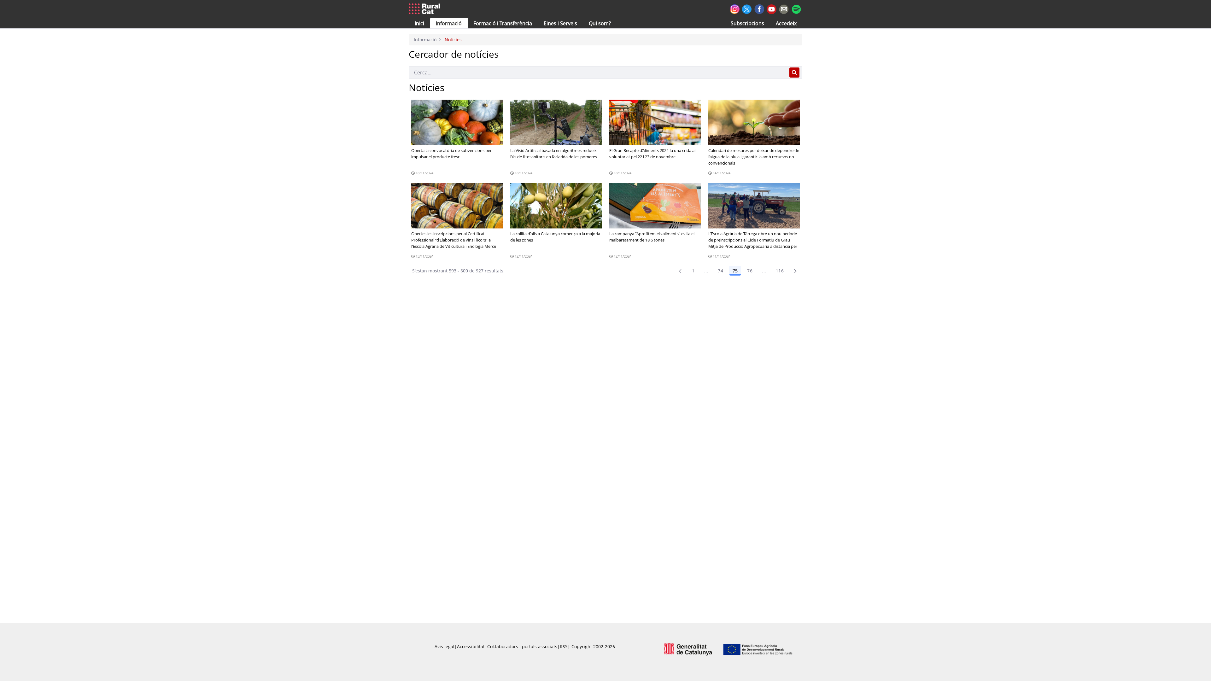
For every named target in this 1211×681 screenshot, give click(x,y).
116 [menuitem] (780, 271)
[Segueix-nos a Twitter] (747, 8)
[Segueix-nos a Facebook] (759, 8)
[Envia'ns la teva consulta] (784, 8)
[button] (419, 23)
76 (749, 271)
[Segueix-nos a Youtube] (771, 9)
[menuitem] (503, 23)
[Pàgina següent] (795, 271)
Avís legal (444, 646)
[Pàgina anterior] (680, 271)
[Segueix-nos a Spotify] (796, 8)
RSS (564, 646)
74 (720, 271)
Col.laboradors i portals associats (522, 646)
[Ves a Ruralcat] (425, 9)
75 (735, 271)
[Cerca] (794, 72)
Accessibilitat (471, 646)
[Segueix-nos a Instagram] (735, 8)
